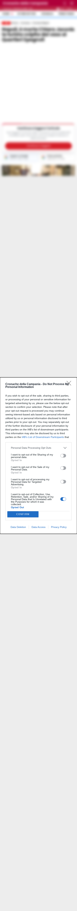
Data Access (38, 527)
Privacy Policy (59, 527)
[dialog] (38, 455)
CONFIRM (23, 514)
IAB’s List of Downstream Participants (43, 437)
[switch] (63, 455)
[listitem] (38, 448)
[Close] (70, 384)
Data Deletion (18, 527)
